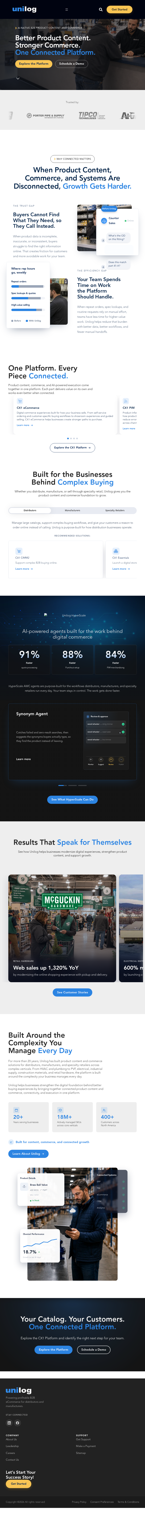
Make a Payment (86, 1446)
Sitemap (81, 1453)
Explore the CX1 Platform (70, 448)
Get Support (83, 1439)
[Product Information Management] (71, 438)
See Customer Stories (72, 992)
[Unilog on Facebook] (17, 1423)
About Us (11, 1439)
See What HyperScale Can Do (72, 799)
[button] (65, 415)
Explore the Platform (33, 63)
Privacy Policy (79, 1502)
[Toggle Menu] (66, 10)
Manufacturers (72, 510)
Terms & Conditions (128, 1502)
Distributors (30, 510)
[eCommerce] (68, 438)
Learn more (23, 425)
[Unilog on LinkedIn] (9, 1423)
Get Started (119, 9)
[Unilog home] (18, 1390)
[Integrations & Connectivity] (77, 438)
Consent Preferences (102, 1502)
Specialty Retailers (114, 510)
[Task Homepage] (24, 9)
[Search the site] (100, 9)
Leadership (12, 1446)
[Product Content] (74, 438)
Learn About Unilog (26, 1154)
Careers (10, 1453)
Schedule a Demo (71, 63)
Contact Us (12, 1460)
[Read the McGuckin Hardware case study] (62, 928)
